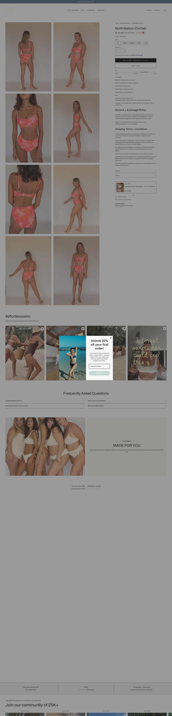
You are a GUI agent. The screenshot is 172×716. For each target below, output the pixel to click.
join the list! (99, 373)
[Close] (111, 338)
